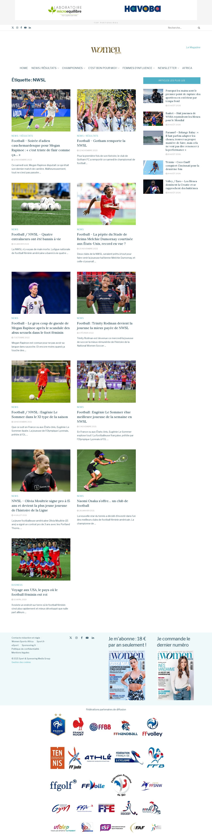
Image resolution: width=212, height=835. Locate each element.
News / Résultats (43, 68)
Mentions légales (20, 652)
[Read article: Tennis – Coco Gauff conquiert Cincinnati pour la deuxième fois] (153, 167)
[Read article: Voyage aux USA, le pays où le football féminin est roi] (41, 559)
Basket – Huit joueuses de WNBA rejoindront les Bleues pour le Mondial (183, 117)
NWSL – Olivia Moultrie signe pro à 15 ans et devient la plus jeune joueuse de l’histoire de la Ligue (41, 505)
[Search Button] (198, 28)
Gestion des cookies (21, 662)
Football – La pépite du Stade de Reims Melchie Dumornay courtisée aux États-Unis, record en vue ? (105, 239)
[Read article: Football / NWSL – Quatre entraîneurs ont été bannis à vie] (41, 204)
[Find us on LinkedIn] (30, 28)
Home (24, 68)
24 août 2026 (174, 124)
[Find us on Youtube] (25, 28)
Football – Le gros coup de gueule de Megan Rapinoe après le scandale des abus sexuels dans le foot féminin (41, 328)
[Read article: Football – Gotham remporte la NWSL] (106, 110)
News (15, 230)
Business (17, 585)
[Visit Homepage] (106, 47)
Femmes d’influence (137, 68)
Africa (187, 68)
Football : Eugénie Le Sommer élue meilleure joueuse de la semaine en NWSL (104, 416)
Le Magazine (193, 47)
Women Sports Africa (22, 641)
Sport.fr (41, 641)
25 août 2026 (174, 105)
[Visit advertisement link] (106, 10)
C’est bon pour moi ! (102, 68)
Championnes (72, 68)
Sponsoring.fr (29, 645)
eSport (15, 645)
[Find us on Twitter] (13, 28)
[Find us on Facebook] (21, 28)
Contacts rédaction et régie (26, 637)
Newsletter (167, 68)
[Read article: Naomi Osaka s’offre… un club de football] (106, 470)
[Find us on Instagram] (17, 28)
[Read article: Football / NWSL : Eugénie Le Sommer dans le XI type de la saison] (41, 381)
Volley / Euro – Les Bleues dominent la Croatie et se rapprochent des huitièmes (182, 185)
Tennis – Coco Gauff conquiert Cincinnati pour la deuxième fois (182, 166)
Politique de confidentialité (25, 649)
